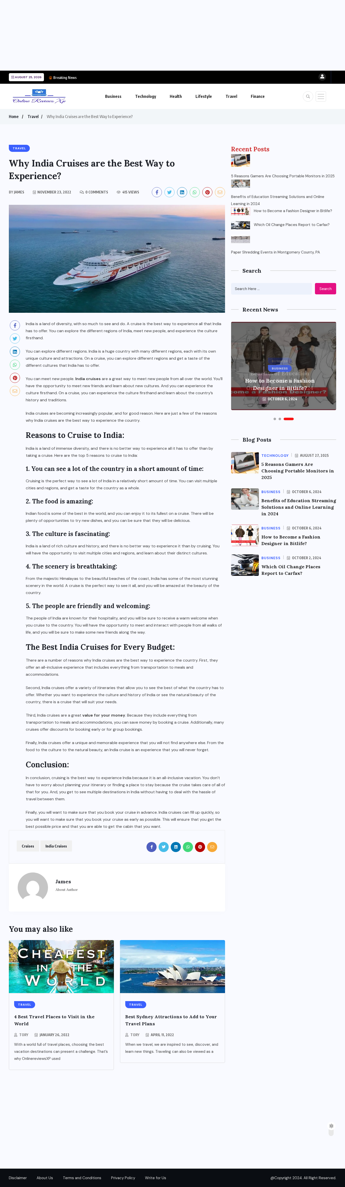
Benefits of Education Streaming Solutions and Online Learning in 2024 (277, 200)
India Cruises (56, 846)
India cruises (88, 378)
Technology (145, 96)
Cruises (28, 846)
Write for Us (155, 1177)
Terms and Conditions (82, 1177)
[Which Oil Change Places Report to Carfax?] (240, 225)
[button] (275, 419)
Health (176, 96)
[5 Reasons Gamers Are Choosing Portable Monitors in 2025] (240, 160)
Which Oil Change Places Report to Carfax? (292, 224)
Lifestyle (203, 96)
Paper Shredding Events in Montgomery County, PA (275, 252)
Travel (231, 96)
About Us (45, 1177)
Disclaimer (18, 1177)
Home (13, 116)
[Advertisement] (151, 35)
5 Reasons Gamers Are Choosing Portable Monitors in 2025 (283, 176)
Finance (258, 96)
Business (113, 96)
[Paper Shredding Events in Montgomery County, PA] (240, 239)
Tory (23, 1035)
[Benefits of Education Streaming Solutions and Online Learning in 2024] (240, 184)
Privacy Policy (123, 1177)
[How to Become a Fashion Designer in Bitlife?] (240, 211)
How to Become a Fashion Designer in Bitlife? (116, 77)
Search (325, 288)
